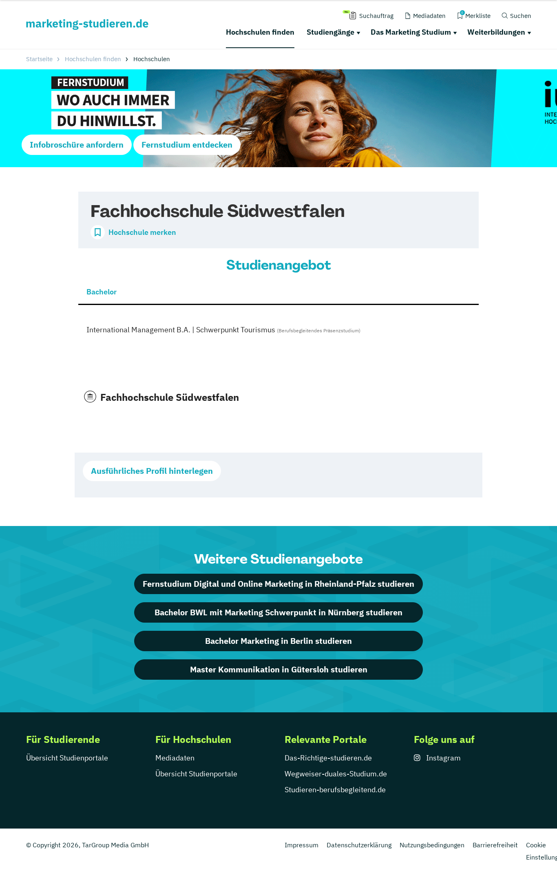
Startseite (39, 59)
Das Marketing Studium (411, 32)
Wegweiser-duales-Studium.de (336, 773)
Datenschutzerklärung (359, 845)
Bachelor (101, 291)
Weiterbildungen (496, 32)
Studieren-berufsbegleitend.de (335, 789)
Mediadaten (175, 757)
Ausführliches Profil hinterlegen (152, 470)
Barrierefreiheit (495, 845)
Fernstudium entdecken (186, 144)
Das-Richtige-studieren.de (328, 757)
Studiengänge (330, 32)
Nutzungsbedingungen (432, 845)
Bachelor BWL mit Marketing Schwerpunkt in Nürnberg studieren (278, 612)
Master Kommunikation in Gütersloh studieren (278, 669)
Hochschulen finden (260, 32)
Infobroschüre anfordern (77, 144)
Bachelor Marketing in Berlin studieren (278, 640)
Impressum (301, 845)
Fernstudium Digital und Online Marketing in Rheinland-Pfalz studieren (278, 583)
